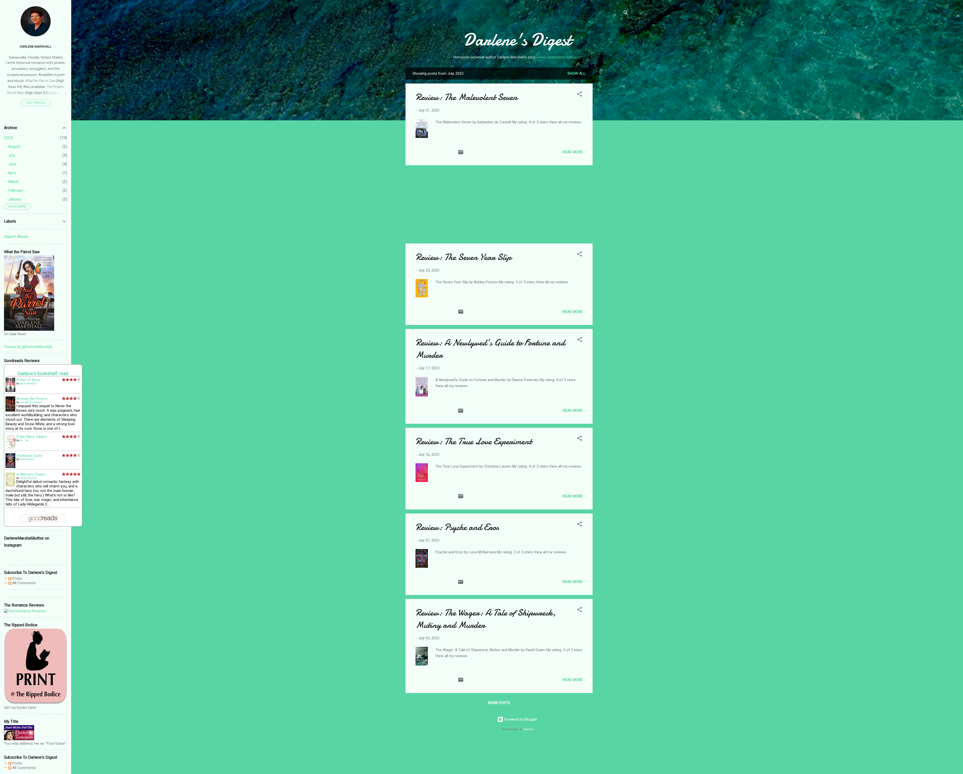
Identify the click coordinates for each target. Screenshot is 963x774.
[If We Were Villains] (10, 448)
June (12, 164)
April (12, 172)
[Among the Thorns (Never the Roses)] (10, 410)
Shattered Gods (29, 455)
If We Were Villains (31, 437)
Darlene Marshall (36, 46)
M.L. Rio (24, 440)
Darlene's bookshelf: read (43, 373)
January (15, 199)
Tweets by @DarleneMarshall (28, 347)
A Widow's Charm (30, 474)
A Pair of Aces (28, 380)
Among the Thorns (31, 398)
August (14, 146)
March (13, 181)
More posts (499, 703)
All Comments (23, 583)
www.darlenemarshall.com (559, 57)
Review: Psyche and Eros (457, 527)
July (11, 155)
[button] (580, 95)
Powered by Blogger (520, 719)
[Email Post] (461, 154)
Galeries (528, 729)
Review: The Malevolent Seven (466, 97)
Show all (577, 73)
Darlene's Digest (517, 40)
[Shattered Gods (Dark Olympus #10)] (10, 466)
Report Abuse (16, 236)
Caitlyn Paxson (28, 478)
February (15, 190)
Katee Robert (27, 459)
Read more (573, 152)
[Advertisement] (613, 142)
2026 (8, 137)
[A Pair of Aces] (10, 390)
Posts (16, 578)
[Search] (626, 13)
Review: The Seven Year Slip (463, 257)
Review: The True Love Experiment (474, 441)
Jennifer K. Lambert (31, 402)
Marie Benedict (28, 383)
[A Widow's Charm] (10, 485)
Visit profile (35, 103)
